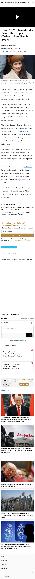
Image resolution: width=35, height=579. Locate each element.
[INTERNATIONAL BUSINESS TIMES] (17, 2)
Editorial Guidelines (25, 259)
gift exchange (23, 179)
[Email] (21, 51)
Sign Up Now (24, 384)
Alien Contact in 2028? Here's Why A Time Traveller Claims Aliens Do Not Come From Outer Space (17, 515)
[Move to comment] (25, 51)
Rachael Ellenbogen (9, 45)
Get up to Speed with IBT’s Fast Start (23, 379)
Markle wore (28, 167)
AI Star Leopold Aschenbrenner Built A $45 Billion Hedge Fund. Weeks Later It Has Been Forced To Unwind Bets (16, 546)
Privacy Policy (25, 240)
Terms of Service (14, 240)
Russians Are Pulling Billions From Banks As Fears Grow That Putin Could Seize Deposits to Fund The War (16, 450)
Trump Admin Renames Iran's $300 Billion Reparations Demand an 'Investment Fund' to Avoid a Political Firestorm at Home (16, 419)
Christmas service (20, 131)
